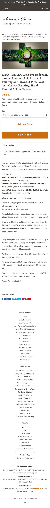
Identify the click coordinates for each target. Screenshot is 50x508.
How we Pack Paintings (25, 357)
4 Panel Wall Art (25, 338)
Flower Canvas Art (25, 351)
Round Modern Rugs (25, 377)
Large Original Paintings (25, 332)
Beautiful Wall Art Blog (25, 449)
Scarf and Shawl (25, 413)
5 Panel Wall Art (25, 341)
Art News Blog (25, 455)
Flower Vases (25, 410)
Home (4, 35)
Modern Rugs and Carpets (25, 370)
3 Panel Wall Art (25, 335)
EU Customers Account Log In (25, 458)
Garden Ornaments (25, 395)
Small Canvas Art (25, 323)
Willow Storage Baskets (25, 383)
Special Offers (25, 433)
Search (25, 317)
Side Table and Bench (25, 401)
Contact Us (25, 443)
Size (3, 111)
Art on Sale (25, 354)
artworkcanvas (32, 499)
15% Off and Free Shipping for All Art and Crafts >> (24, 153)
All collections (25, 360)
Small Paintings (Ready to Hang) (25, 326)
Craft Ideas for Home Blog (25, 417)
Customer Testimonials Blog (25, 452)
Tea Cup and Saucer (25, 392)
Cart (46, 9)
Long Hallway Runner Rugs (25, 374)
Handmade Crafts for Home (25, 404)
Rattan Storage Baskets (25, 380)
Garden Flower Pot (25, 398)
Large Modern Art (25, 320)
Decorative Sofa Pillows (25, 386)
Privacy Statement (25, 446)
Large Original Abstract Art (25, 329)
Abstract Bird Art (25, 347)
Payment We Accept (25, 436)
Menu (7, 9)
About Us (25, 427)
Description (8, 145)
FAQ (25, 430)
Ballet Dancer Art (25, 344)
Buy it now (25, 134)
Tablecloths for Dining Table (25, 389)
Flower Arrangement (25, 407)
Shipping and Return (25, 439)
